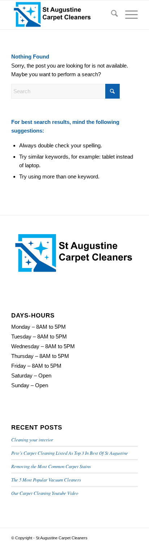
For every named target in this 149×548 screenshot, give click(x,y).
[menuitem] (111, 14)
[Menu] (128, 14)
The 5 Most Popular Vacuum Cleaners (46, 479)
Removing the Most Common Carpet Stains (51, 466)
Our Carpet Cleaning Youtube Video (44, 493)
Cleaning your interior (32, 439)
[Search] (111, 14)
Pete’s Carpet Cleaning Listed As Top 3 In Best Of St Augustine (69, 453)
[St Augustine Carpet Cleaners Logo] (61, 14)
